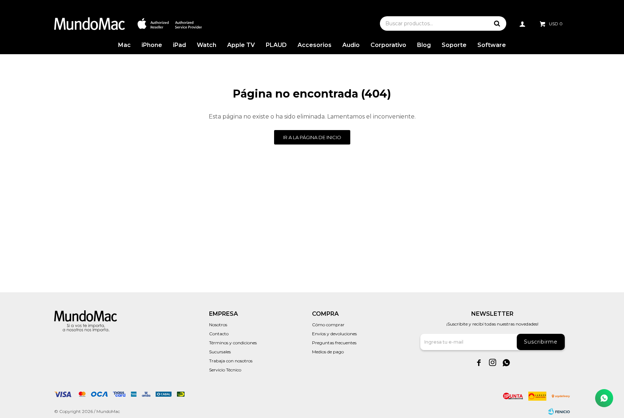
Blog (424, 45)
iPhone (152, 45)
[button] (497, 23)
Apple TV (241, 45)
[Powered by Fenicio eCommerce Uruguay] (559, 411)
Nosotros (218, 324)
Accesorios (315, 45)
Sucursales (220, 351)
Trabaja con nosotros (230, 360)
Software (491, 45)
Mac (124, 45)
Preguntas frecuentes (334, 342)
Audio (351, 45)
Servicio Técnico (225, 369)
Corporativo (388, 45)
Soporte (454, 45)
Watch (206, 45)
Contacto (219, 333)
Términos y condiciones (233, 342)
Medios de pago (328, 351)
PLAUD (276, 45)
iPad (179, 45)
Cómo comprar (328, 324)
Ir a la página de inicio (312, 137)
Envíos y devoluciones (334, 333)
